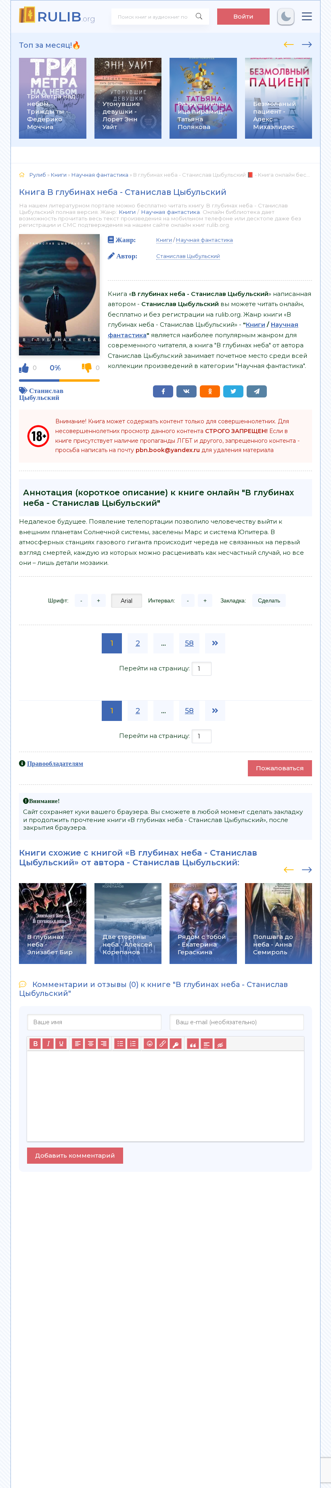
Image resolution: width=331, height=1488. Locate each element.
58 (189, 643)
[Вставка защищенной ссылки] (175, 1043)
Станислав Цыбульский (41, 394)
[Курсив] (48, 1043)
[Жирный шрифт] (35, 1043)
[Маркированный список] (120, 1043)
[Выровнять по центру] (90, 1043)
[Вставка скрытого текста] (220, 1043)
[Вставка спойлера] (206, 1043)
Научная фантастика (170, 212)
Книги (127, 212)
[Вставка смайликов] (149, 1043)
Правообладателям (55, 763)
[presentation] (289, 43)
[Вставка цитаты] (193, 1043)
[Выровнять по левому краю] (77, 1043)
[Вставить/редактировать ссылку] (162, 1043)
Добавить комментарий (75, 1155)
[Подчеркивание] (61, 1043)
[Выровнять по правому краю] (103, 1043)
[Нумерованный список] (132, 1043)
